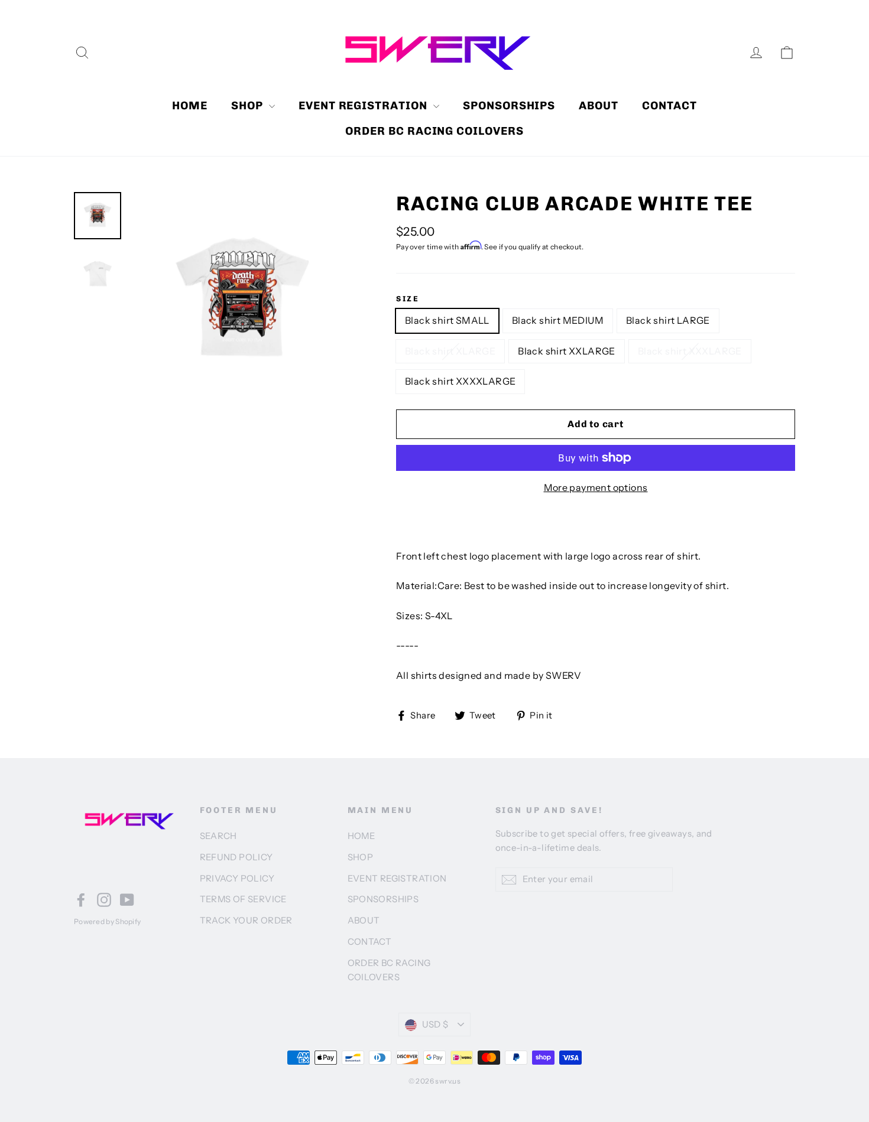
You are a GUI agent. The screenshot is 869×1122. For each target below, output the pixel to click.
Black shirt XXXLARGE (690, 351)
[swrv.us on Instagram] (104, 900)
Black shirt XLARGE (450, 351)
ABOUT (598, 105)
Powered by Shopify (107, 921)
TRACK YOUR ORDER (246, 920)
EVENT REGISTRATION (364, 105)
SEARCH (218, 836)
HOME (189, 105)
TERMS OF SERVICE (243, 899)
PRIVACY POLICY (237, 878)
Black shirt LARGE (668, 320)
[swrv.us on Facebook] (81, 900)
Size (407, 298)
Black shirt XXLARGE (566, 351)
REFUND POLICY (236, 857)
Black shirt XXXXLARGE (460, 381)
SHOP (248, 105)
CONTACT (669, 105)
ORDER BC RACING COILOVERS (434, 131)
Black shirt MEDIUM (558, 320)
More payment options (596, 487)
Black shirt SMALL (447, 320)
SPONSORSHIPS (509, 105)
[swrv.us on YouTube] (127, 900)
